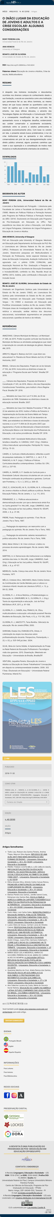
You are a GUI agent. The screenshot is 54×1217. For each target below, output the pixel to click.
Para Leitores (8, 1068)
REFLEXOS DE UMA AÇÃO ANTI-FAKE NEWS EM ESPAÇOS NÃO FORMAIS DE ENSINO (27, 856)
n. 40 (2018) (24, 11)
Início (5, 11)
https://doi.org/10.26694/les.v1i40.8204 (20, 65)
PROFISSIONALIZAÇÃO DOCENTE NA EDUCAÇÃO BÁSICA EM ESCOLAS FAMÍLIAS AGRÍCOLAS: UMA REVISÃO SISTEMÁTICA (26, 929)
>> (26, 1003)
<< (4, 1003)
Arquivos (13, 11)
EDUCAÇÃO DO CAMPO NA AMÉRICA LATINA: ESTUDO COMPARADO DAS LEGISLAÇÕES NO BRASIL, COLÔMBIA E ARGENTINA (29, 990)
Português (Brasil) (14, 1041)
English (10, 1046)
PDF (8, 758)
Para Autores (8, 1072)
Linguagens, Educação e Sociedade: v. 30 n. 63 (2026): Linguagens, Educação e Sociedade (27, 861)
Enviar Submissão (14, 1021)
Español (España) (14, 1052)
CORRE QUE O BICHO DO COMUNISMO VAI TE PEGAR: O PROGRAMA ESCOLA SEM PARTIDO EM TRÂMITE (28, 945)
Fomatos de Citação (14, 802)
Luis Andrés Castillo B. (36, 1207)
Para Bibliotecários (10, 1076)
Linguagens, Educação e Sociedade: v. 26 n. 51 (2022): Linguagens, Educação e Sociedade (25, 889)
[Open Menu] (2, 2)
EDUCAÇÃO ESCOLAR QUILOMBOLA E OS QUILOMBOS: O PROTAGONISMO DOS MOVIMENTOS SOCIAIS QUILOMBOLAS (25, 975)
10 (22, 1003)
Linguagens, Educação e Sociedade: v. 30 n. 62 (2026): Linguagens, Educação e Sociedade (29, 995)
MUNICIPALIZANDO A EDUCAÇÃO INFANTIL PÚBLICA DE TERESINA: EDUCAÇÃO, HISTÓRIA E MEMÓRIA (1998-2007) (29, 914)
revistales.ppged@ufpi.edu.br (30, 1193)
